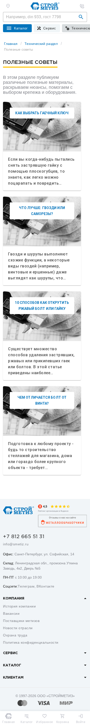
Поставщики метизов (21, 621)
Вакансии (11, 613)
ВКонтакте (45, 586)
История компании (19, 606)
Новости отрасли (18, 628)
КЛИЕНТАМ (13, 677)
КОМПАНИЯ (13, 598)
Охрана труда (15, 635)
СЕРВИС (10, 653)
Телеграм (26, 586)
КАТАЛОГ (12, 665)
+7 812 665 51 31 (23, 536)
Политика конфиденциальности (30, 642)
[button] (81, 17)
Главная (11, 44)
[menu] (47, 28)
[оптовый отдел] (82, 6)
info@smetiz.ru (15, 544)
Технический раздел (41, 44)
